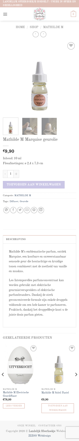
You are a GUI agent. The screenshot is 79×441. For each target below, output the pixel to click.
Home (20, 27)
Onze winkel (26, 426)
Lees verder (14, 406)
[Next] (69, 78)
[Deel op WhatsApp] (6, 210)
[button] (5, 14)
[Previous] (9, 78)
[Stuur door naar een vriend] (27, 210)
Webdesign (44, 435)
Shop (34, 27)
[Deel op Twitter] (20, 210)
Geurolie (24, 201)
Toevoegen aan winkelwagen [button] (57, 408)
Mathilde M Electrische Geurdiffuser (16, 394)
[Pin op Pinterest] (34, 210)
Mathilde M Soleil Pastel (55, 393)
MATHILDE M (53, 27)
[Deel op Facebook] (13, 210)
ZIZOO (33, 435)
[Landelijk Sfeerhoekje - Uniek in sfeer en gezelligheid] (39, 14)
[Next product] (36, 34)
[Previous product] (43, 34)
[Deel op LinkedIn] (41, 210)
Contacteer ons (50, 426)
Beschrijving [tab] (16, 239)
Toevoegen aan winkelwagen (34, 184)
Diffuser (14, 201)
